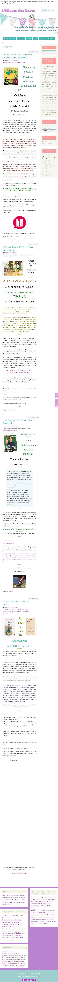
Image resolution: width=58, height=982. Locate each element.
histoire (52, 86)
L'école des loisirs (17, 929)
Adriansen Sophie (40, 897)
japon (55, 90)
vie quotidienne (48, 112)
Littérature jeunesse (30, 1)
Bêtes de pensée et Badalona (19, 549)
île (52, 88)
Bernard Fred (40, 899)
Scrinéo (8, 937)
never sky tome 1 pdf (10, 963)
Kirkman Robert (53, 910)
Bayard (16, 918)
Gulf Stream (19, 926)
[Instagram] (56, 402)
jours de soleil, (19, 557)
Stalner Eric (48, 919)
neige (52, 97)
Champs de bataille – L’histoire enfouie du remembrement (17, 56)
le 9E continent (26, 553)
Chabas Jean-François (47, 901)
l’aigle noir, (33, 553)
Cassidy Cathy (37, 901)
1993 (21, 895)
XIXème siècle (51, 114)
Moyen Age (54, 95)
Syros (14, 937)
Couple (55, 73)
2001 (12, 897)
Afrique (55, 66)
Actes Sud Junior (8, 915)
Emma (15, 555)
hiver (55, 86)
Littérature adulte (17, 1)
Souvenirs (43, 110)
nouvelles (45, 99)
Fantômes (46, 84)
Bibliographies (42, 1)
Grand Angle (14, 926)
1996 (2, 897)
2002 (14, 897)
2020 (21, 902)
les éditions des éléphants (12, 410)
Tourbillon (4, 939)
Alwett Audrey (48, 897)
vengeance (43, 112)
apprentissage (48, 71)
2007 (24, 897)
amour (49, 69)
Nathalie (7, 60)
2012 (15, 900)
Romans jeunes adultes (10, 430)
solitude (50, 108)
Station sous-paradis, (17, 551)
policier (46, 101)
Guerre (55, 84)
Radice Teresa (52, 917)
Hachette (4, 929)
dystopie (52, 75)
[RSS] (56, 400)
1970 (9, 895)
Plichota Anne (46, 917)
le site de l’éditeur (21, 403)
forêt (52, 84)
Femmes (50, 84)
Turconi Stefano (34, 921)
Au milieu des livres (30, 233)
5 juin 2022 (14, 252)
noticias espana (14, 955)
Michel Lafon (7, 933)
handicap (43, 86)
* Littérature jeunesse (10, 255)
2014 (24, 900)
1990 (17, 895)
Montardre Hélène (39, 915)
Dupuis (8, 922)
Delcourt (9, 236)
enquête (43, 79)
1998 (6, 897)
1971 (11, 895)
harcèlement (47, 86)
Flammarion (5, 924)
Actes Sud (3, 915)
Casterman (5, 920)
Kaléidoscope (11, 929)
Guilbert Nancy (37, 910)
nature (50, 97)
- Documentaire (27, 255)
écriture (46, 77)
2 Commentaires (33, 244)
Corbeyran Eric (34, 905)
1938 (5, 895)
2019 (18, 902)
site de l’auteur (8, 540)
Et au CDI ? (50, 1)
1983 (16, 895)
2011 (11, 900)
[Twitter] (56, 397)
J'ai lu (7, 929)
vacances (55, 110)
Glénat (10, 927)
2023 (5, 904)
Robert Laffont (12, 935)
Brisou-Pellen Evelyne (48, 899)
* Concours (10, 3)
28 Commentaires (33, 51)
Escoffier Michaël (34, 907)
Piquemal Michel (40, 917)
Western (48, 114)
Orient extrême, (18, 553)
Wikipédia (13, 755)
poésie (43, 101)
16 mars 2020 (14, 426)
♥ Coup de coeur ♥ (20, 62)
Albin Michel (15, 915)
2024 (7, 904)
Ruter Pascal (39, 919)
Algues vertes (11, 199)
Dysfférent (11, 557)
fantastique (54, 82)
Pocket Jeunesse (4, 935)
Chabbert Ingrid (34, 903)
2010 (8, 900)
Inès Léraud (31, 201)
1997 (4, 897)
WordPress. (37, 976)
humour (49, 88)
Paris (50, 99)
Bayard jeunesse (22, 918)
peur (55, 99)
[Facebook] (56, 394)
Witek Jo (33, 924)
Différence (49, 75)
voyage (55, 112)
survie (47, 110)
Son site (5, 394)
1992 (19, 895)
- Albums (19, 255)
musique (43, 97)
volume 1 (31, 753)
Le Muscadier (10, 591)
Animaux (44, 71)
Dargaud (11, 920)
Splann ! (5, 207)
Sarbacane (4, 937)
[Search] (52, 10)
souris (55, 108)
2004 (18, 897)
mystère (47, 97)
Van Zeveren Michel (41, 921)
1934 (2, 895)
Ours (48, 99)
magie (43, 95)
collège (48, 73)
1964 (7, 895)
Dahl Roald (40, 905)
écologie (43, 77)
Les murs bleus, (11, 559)
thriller (52, 110)
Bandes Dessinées (6, 1)
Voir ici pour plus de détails (17, 726)
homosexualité (44, 88)
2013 (19, 899)
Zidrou (45, 924)
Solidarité (47, 108)
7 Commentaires (33, 598)
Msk (14, 933)
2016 (7, 902)
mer (47, 95)
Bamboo (12, 918)
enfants (55, 77)
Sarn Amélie (43, 919)
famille (47, 82)
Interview (5, 210)
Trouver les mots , (19, 559)
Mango (3, 933)
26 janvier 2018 (15, 607)
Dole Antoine (51, 905)
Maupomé (48, 912)
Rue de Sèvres (18, 935)
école (55, 75)
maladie (45, 95)
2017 (11, 902)
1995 (24, 895)
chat (46, 73)
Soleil (12, 937)
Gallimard (11, 924)
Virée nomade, (6, 553)
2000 (10, 897)
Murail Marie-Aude (48, 915)
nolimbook (4, 961)
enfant (52, 77)
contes (53, 73)
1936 (4, 895)
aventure (54, 71)
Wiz (12, 940)
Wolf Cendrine (39, 924)
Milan (11, 933)
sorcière (53, 108)
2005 (20, 897)
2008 (3, 900)
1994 (23, 895)
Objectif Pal (21, 568)
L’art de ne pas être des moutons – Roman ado (18, 422)
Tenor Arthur (52, 919)
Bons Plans (44, 141)
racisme (47, 103)
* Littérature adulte (9, 609)
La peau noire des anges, (24, 555)
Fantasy (43, 84)
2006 (22, 897)
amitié (44, 69)
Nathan (18, 933)
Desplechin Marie (45, 905)
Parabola (31, 976)
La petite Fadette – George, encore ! (16, 603)
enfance (49, 77)
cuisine (43, 75)
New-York (55, 97)
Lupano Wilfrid (42, 912)
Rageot (8, 935)
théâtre (49, 110)
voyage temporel (44, 114)
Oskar (23, 933)
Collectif (51, 903)
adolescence (50, 66)
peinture (53, 99)
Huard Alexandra (47, 910)
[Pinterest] (56, 405)
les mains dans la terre (29, 551)
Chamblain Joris (41, 903)
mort (52, 95)
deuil (45, 75)
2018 (14, 902)
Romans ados (26, 428)
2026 (11, 904)
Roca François (34, 919)
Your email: (45, 125)
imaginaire (54, 88)
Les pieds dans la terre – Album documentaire (17, 248)
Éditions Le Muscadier (8, 543)
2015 (4, 902)
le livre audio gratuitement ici (21, 748)
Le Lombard (5, 931)
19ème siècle (44, 66)
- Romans (19, 428)
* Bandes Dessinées (8, 62)
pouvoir (49, 101)
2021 (24, 902)
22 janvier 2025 (15, 60)
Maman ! (3, 3)
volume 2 (4, 755)
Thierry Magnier (19, 937)
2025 (10, 904)
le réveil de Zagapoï (7, 555)
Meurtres (49, 95)
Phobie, (12, 553)
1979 (12, 895)
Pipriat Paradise (28, 559)
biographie (43, 73)
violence (52, 112)
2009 (5, 900)
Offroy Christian (34, 917)
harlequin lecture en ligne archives (18, 965)
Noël (42, 99)
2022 (3, 904)
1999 (8, 897)
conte (51, 73)
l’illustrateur (10, 397)
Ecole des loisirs (15, 922)
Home (3, 42)
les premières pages (10, 196)
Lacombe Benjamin (34, 912)
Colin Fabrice (47, 903)
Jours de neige (30, 549)
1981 (14, 895)
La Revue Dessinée (15, 236)
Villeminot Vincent (50, 921)
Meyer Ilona (52, 912)
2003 (16, 897)
